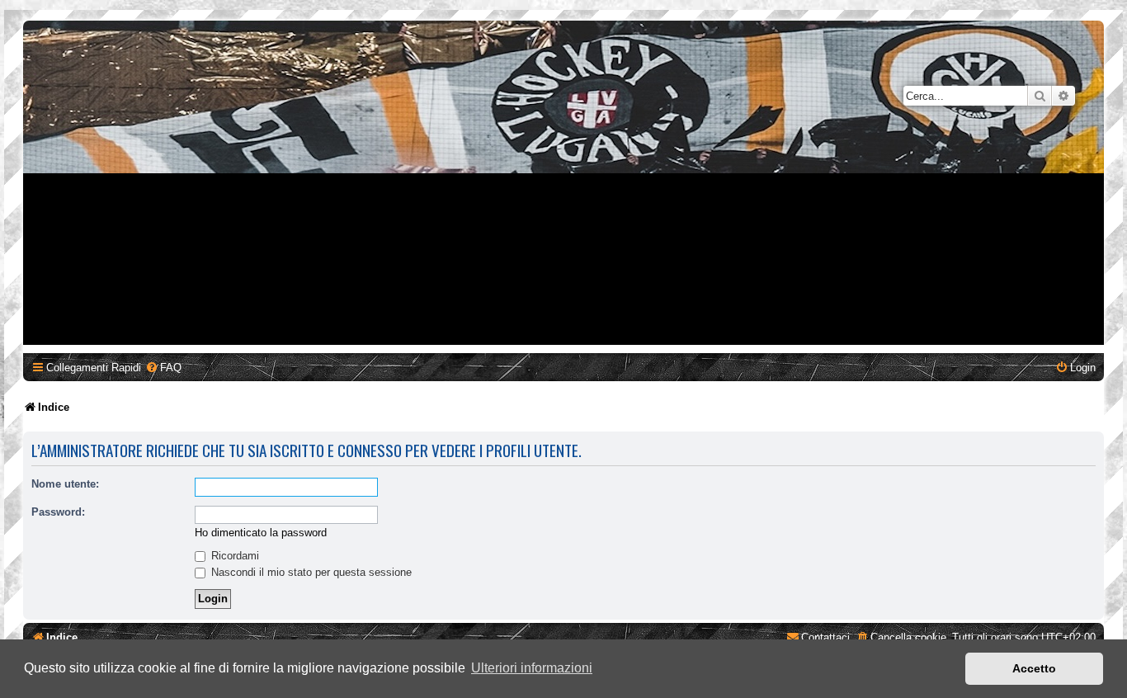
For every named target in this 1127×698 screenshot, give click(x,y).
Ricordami (233, 555)
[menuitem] (163, 368)
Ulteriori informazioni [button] (531, 668)
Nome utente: (65, 484)
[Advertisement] (563, 229)
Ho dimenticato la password (261, 532)
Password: (58, 512)
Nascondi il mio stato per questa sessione (310, 572)
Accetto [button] (1034, 668)
